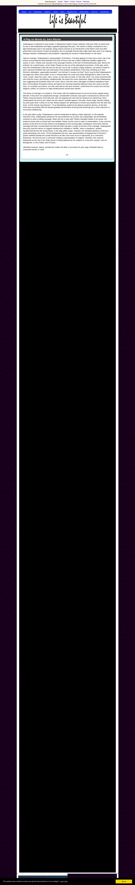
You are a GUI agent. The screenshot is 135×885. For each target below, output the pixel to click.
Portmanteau (38, 12)
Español (60, 1)
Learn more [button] (64, 881)
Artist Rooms (104, 12)
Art (30, 12)
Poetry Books (84, 12)
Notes (62, 12)
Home (24, 12)
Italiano (66, 1)
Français (72, 1)
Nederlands (86, 1)
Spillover (47, 12)
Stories (55, 12)
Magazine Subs (72, 12)
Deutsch (78, 1)
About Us (94, 12)
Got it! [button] (124, 881)
